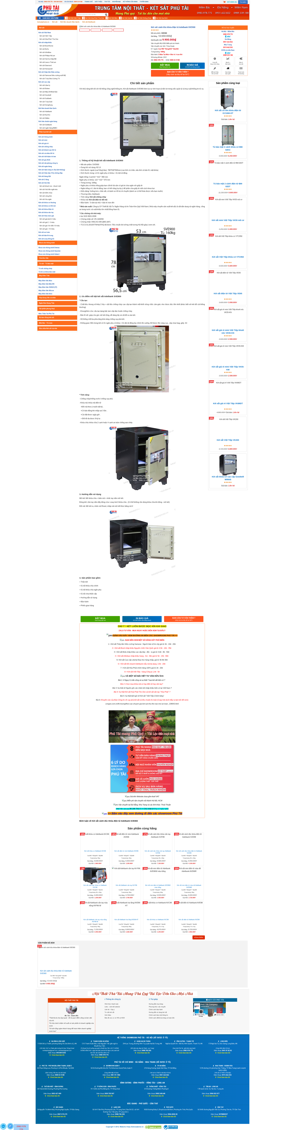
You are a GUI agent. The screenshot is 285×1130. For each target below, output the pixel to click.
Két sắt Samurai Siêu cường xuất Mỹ (53, 75)
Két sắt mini (113, 18)
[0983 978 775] (10, 1126)
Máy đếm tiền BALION (46, 284)
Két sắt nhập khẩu (45, 42)
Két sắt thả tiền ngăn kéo (49, 189)
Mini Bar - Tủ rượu (45, 323)
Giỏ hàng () (232, 2)
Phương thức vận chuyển (157, 1007)
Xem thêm (199, 937)
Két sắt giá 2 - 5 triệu (47, 222)
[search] (106, 14)
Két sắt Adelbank (46, 111)
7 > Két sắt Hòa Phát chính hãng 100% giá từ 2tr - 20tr (141, 668)
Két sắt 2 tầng (44, 179)
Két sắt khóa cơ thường (47, 202)
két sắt (100, 296)
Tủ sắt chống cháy (45, 268)
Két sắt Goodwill (45, 95)
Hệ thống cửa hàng (130, 1)
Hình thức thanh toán (111, 1004)
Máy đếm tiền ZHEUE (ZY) (48, 287)
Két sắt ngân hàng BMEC (48, 128)
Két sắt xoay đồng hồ (46, 239)
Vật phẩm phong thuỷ (47, 309)
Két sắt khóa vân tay (46, 212)
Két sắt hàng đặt (45, 176)
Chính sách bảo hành (156, 1009)
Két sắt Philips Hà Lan (47, 55)
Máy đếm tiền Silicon (46, 290)
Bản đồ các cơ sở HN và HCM (115, 1018)
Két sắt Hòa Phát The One (94, 18)
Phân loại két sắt (45, 132)
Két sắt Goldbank (46, 125)
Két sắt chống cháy (144, 18)
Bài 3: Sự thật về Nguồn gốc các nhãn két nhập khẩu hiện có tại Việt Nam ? (142, 688)
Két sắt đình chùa (46, 193)
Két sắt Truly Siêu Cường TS (50, 78)
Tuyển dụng (144, 1)
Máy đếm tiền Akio (45, 280)
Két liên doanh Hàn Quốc (48, 108)
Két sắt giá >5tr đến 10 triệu (50, 226)
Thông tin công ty (113, 999)
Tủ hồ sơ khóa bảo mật (47, 272)
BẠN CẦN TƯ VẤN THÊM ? (177, 73)
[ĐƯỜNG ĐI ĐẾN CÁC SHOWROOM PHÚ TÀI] (110, 635)
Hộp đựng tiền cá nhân (47, 298)
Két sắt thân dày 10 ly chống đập (50, 173)
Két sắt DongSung (46, 105)
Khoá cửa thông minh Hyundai (49, 251)
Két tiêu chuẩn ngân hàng (48, 121)
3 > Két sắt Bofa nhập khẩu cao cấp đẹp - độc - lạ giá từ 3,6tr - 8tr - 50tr (141, 652)
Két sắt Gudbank (45, 98)
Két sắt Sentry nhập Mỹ (48, 59)
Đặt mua (164, 66)
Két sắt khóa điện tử (46, 209)
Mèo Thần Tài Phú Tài (46, 314)
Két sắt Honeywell (46, 69)
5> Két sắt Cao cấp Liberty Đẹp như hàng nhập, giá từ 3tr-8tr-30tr (142, 660)
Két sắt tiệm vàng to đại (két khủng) (52, 170)
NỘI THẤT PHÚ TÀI (71, 1000)
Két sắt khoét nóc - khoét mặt (50, 186)
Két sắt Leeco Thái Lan (48, 62)
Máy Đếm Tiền (44, 275)
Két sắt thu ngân (46, 199)
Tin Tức (107, 1)
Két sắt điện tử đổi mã (98, 200)
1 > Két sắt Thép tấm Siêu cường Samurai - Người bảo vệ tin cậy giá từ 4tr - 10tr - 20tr (142, 644)
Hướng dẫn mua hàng (156, 1004)
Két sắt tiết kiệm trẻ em (47, 156)
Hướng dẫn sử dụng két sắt (158, 1012)
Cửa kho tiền (43, 258)
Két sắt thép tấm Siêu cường (49, 72)
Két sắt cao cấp (44, 82)
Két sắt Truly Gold (46, 102)
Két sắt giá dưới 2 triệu (48, 219)
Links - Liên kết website (112, 1007)
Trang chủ (88, 1)
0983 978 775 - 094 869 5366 (53, 1)
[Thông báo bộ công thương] (170, 1127)
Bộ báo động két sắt (46, 317)
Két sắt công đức (46, 196)
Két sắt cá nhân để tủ (46, 153)
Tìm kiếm (243, 2)
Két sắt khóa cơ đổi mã (47, 206)
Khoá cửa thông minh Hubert (49, 254)
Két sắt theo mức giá (46, 216)
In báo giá (192, 66)
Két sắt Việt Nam (45, 32)
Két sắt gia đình (162, 18)
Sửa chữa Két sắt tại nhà (48, 328)
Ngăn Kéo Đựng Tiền (46, 303)
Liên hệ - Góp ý (110, 1009)
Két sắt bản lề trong (46, 235)
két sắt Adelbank (107, 160)
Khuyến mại (116, 1)
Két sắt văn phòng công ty (48, 163)
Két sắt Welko (44, 118)
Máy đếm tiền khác (45, 294)
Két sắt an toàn (44, 232)
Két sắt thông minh (46, 137)
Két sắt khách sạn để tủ (47, 150)
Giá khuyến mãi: (156, 40)
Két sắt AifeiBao (45, 52)
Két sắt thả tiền (44, 183)
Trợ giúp (154, 999)
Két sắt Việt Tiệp (74, 18)
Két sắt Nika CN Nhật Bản (48, 92)
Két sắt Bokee (45, 88)
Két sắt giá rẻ (127, 18)
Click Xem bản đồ (58, 1055)
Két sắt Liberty (45, 85)
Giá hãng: (154, 36)
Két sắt (41, 28)
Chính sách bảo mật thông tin (158, 1015)
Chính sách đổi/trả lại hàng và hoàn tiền (161, 1018)
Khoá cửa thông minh (47, 243)
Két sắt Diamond (46, 65)
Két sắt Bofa (44, 49)
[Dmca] (153, 1127)
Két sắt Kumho (45, 115)
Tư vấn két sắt (109, 1012)
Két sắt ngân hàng (45, 166)
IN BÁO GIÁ (142, 619)
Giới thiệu (98, 1)
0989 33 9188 (78, 1)
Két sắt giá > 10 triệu (47, 229)
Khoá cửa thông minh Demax (49, 247)
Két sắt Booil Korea (46, 46)
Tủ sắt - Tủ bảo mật (46, 263)
